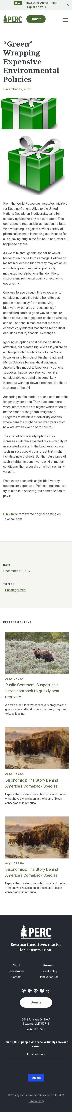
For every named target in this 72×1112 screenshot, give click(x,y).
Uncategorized (15, 590)
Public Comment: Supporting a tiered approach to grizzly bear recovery (32, 691)
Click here (10, 514)
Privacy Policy (36, 1101)
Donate (36, 1002)
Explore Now (35, 7)
